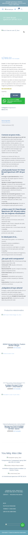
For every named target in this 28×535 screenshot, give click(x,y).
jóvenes (8, 383)
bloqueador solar (21, 382)
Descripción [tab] (6, 121)
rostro (12, 383)
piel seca (6, 425)
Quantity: (4, 91)
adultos (11, 382)
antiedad (15, 382)
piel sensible (11, 425)
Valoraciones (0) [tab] (8, 125)
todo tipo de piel (17, 383)
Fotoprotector (12, 107)
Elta (7, 109)
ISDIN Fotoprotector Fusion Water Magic (14, 345)
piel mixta (23, 424)
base (8, 424)
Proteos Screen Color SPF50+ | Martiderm (14, 386)
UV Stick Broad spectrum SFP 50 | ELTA (14, 476)
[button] (3, 9)
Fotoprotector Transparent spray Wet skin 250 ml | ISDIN (14, 461)
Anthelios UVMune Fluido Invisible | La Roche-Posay (14, 469)
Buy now (15, 95)
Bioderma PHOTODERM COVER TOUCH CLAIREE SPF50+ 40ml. (14, 428)
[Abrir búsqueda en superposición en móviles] (21, 9)
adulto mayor (6, 382)
